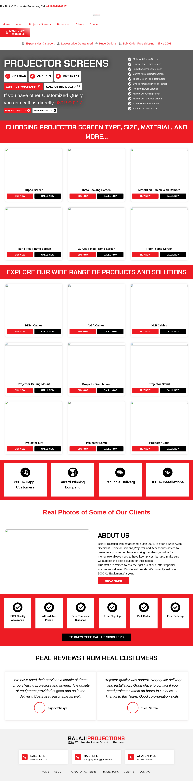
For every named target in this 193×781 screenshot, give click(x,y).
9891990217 (68, 102)
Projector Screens (40, 24)
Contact (94, 24)
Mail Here (91, 756)
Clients (79, 24)
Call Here (37, 756)
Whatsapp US (147, 756)
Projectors (63, 24)
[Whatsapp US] (131, 757)
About (19, 24)
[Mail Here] (78, 757)
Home (6, 24)
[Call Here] (25, 757)
